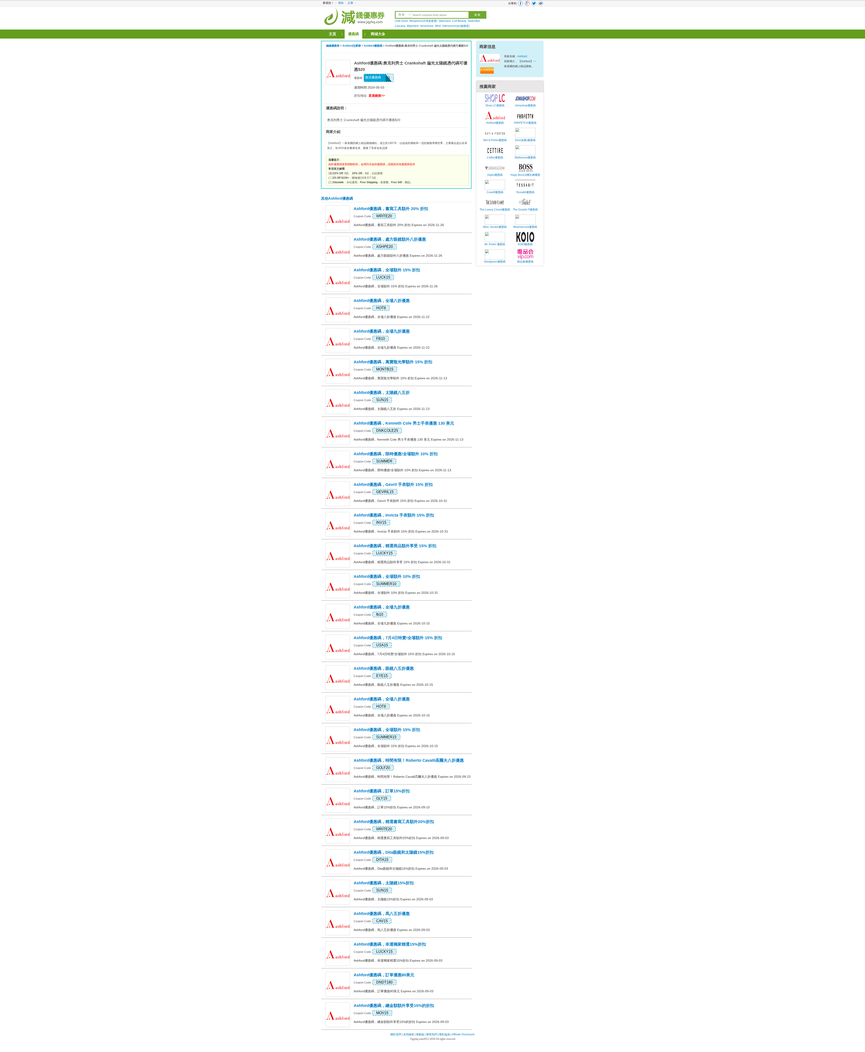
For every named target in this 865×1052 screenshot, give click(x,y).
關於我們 (395, 1034)
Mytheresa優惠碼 (525, 157)
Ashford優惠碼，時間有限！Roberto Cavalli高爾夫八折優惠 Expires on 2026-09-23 (412, 776)
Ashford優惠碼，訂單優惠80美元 (384, 975)
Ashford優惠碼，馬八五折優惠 (382, 913)
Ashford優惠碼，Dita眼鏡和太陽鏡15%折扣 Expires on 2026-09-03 (401, 868)
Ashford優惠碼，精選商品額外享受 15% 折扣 (395, 546)
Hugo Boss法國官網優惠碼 (525, 177)
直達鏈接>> (377, 95)
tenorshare (427, 25)
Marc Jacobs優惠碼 (495, 227)
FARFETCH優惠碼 (525, 122)
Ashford (522, 56)
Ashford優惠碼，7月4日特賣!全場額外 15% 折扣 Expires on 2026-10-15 (404, 654)
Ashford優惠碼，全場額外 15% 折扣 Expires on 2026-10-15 (396, 746)
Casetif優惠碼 (495, 192)
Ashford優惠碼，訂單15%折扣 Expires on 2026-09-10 (392, 807)
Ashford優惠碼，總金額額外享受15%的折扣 (394, 1005)
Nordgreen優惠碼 (494, 261)
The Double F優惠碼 (525, 209)
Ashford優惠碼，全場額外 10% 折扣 (387, 576)
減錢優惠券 (332, 45)
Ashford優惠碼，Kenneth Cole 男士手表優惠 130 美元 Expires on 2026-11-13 (408, 439)
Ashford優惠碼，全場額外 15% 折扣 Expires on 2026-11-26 (396, 286)
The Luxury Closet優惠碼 (495, 209)
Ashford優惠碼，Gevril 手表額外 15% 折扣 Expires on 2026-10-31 (400, 501)
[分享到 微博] (540, 3)
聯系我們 (431, 1034)
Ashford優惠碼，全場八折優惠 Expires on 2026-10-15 (392, 715)
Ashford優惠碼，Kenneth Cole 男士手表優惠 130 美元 (404, 423)
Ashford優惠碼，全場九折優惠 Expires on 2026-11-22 (392, 347)
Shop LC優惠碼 (494, 105)
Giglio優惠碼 (495, 174)
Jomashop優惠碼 (525, 105)
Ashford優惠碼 (373, 45)
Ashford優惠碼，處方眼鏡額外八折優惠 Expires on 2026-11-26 (398, 255)
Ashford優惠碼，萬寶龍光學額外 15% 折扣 (393, 362)
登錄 (341, 3)
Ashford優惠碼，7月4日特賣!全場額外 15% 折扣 (398, 638)
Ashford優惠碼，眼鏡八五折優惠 (384, 668)
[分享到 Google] (527, 3)
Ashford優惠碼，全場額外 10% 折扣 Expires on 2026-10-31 (396, 593)
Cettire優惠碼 (495, 157)
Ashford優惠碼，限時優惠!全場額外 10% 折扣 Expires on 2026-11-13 (402, 470)
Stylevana (445, 21)
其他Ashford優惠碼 (337, 198)
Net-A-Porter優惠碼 (495, 140)
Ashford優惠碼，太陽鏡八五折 (382, 392)
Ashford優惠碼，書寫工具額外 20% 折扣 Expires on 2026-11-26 (399, 225)
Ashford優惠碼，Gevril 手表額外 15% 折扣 (393, 484)
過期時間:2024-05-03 (369, 87)
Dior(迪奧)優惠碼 (525, 140)
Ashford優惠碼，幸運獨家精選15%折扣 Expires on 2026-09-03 (398, 960)
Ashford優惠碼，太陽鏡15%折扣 (384, 883)
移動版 (420, 1034)
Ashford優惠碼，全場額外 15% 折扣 (387, 270)
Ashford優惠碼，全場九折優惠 (382, 331)
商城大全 (378, 34)
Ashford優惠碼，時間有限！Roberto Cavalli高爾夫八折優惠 (409, 760)
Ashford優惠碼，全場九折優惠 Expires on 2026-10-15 (392, 623)
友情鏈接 (408, 1034)
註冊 (350, 3)
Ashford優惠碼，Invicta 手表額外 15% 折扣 (394, 515)
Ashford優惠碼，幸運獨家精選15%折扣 (390, 944)
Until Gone (401, 21)
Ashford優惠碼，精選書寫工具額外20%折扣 (394, 821)
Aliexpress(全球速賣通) (423, 21)
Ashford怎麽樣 (351, 45)
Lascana (400, 25)
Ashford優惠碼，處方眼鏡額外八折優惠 (390, 239)
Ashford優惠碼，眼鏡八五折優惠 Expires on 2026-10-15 (393, 684)
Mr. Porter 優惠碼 (495, 244)
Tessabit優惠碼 (525, 192)
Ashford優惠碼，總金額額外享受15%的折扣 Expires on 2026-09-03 (401, 1022)
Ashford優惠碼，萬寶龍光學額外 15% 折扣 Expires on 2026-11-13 (400, 378)
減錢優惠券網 (355, 16)
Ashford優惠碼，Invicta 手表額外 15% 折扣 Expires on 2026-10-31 (401, 531)
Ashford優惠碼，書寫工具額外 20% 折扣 (391, 208)
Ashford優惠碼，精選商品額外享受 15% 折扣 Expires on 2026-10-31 (402, 562)
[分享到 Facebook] (520, 3)
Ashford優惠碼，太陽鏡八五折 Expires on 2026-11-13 (392, 409)
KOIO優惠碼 (525, 244)
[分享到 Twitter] (533, 3)
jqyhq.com (417, 1039)
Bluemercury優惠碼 (525, 227)
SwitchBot (474, 21)
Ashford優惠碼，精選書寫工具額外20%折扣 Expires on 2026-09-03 (401, 838)
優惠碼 (353, 34)
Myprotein (413, 25)
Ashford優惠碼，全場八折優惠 (382, 300)
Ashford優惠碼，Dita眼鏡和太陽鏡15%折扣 (394, 852)
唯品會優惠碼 (525, 261)
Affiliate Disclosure (463, 1034)
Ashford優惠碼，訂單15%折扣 (382, 791)
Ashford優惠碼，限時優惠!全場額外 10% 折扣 (396, 454)
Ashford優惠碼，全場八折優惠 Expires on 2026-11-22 (392, 317)
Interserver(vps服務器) (456, 25)
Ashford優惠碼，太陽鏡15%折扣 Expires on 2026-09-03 (393, 899)
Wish (438, 25)
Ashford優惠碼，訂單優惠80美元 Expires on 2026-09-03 (393, 991)
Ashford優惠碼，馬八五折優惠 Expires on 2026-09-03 (392, 930)
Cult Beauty (459, 21)
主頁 (332, 34)
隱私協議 (445, 1034)
